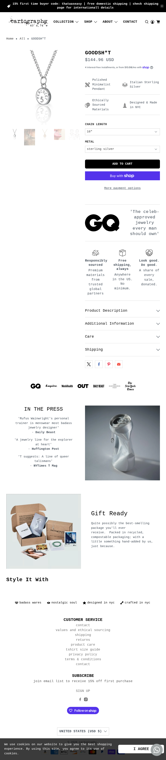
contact (130, 22)
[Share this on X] (89, 364)
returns (83, 640)
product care (83, 645)
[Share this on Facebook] (99, 364)
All (22, 38)
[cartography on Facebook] (80, 700)
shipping (83, 635)
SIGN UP (83, 691)
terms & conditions (83, 659)
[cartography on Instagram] (86, 700)
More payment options (122, 188)
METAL (89, 142)
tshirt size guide (83, 650)
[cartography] (29, 22)
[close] (162, 6)
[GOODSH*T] (43, 87)
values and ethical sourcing (83, 630)
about (108, 22)
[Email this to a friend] (119, 364)
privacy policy (83, 654)
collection (63, 22)
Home (10, 38)
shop (88, 22)
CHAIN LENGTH (96, 124)
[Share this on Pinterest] (109, 364)
